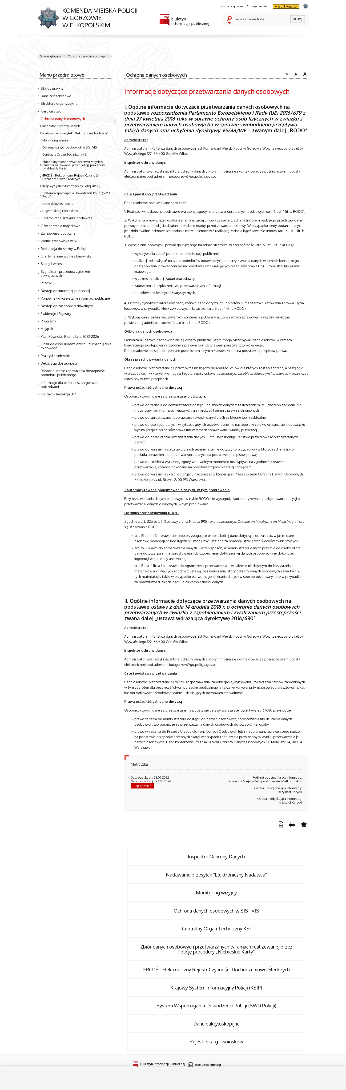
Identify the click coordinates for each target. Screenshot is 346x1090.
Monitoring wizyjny (55, 140)
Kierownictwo (51, 111)
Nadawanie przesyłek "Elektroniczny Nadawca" (75, 133)
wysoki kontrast (286, 6)
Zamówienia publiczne (58, 233)
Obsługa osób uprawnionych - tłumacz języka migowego (76, 346)
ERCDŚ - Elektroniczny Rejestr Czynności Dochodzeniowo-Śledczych (70, 177)
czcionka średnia (295, 73)
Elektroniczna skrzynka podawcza (67, 218)
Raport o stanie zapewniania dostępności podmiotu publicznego (73, 373)
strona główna (233, 6)
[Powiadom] (303, 824)
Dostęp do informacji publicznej (65, 291)
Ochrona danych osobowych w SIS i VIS (69, 147)
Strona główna (50, 56)
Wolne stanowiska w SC (59, 241)
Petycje (46, 283)
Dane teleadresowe (56, 96)
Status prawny (52, 88)
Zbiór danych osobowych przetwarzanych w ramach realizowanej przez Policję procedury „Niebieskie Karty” (73, 165)
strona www (305, 6)
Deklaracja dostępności (59, 363)
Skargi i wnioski (52, 263)
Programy (48, 321)
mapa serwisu (260, 6)
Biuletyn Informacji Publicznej (162, 1064)
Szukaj (230, 20)
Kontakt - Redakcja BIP (58, 394)
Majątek (47, 328)
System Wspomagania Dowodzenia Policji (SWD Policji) (76, 194)
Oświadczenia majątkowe (60, 226)
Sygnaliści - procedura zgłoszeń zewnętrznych (65, 273)
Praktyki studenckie (56, 356)
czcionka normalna (286, 73)
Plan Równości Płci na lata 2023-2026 (70, 336)
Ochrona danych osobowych (87, 56)
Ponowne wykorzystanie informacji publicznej (76, 298)
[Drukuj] (292, 824)
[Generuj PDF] (280, 824)
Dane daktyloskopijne (57, 203)
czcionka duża (304, 73)
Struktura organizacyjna (59, 103)
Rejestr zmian (142, 786)
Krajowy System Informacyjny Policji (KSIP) (71, 186)
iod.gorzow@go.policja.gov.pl (192, 176)
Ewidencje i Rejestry (56, 313)
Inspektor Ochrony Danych (61, 126)
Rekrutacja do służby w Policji (63, 248)
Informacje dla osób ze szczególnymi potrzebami (69, 384)
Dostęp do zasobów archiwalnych (67, 306)
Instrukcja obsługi (208, 1064)
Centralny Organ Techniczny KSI (64, 154)
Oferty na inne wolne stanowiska (66, 256)
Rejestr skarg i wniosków (60, 211)
